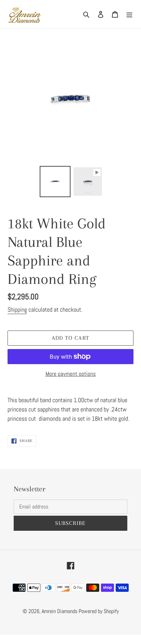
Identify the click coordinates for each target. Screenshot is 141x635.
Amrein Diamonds (59, 611)
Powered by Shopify (99, 611)
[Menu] (129, 14)
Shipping (17, 309)
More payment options (71, 374)
